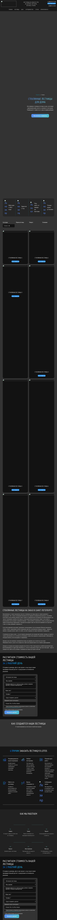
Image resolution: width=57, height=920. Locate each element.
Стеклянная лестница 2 (42, 258)
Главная (37, 94)
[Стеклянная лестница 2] (41, 231)
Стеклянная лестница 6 (42, 486)
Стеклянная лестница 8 (42, 600)
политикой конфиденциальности (13, 707)
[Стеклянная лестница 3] (15, 266)
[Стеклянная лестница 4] (41, 266)
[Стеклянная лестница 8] (41, 494)
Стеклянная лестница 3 (15, 292)
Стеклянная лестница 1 (15, 258)
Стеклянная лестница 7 (15, 600)
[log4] (8, 4)
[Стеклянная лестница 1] (15, 231)
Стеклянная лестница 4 (42, 372)
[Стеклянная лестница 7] (15, 494)
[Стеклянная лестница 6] (41, 380)
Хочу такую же (15, 261)
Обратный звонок (51, 3)
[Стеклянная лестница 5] (15, 380)
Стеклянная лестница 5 (15, 486)
